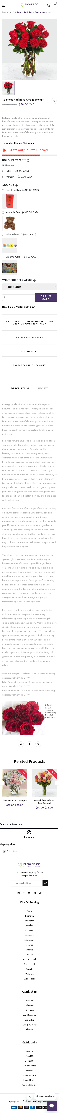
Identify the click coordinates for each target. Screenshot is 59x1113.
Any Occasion (29, 1015)
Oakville (29, 949)
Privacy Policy (29, 1075)
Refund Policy (29, 1080)
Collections (29, 1005)
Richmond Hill (29, 959)
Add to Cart (46, 297)
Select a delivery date (11, 824)
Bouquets (30, 1010)
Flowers (29, 1029)
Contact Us (29, 1060)
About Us (29, 1056)
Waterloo (29, 973)
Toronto (29, 969)
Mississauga (29, 940)
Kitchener (29, 930)
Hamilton (29, 925)
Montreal (29, 944)
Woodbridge (29, 978)
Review (43, 388)
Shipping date (7, 844)
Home (5, 12)
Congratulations (29, 1024)
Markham (29, 935)
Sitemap (29, 1070)
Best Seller (29, 1019)
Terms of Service (29, 1085)
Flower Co (29, 1101)
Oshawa (29, 954)
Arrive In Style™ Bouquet (15, 800)
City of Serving (29, 1065)
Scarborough (29, 964)
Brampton (29, 915)
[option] (29, 49)
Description (20, 388)
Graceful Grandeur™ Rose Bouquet (44, 802)
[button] (29, 834)
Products (29, 1000)
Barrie (29, 911)
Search (29, 1051)
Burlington (29, 920)
